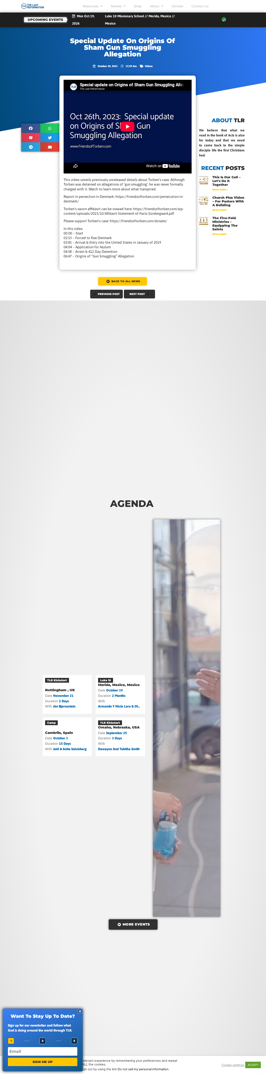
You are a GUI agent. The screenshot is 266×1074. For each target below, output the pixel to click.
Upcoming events (45, 20)
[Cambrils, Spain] (67, 736)
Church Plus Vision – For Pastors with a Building (228, 201)
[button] (30, 128)
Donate (177, 6)
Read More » (220, 189)
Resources (91, 6)
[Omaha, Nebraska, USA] (120, 736)
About (154, 6)
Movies (116, 6)
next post (137, 294)
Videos (149, 66)
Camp (51, 722)
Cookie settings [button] (233, 1065)
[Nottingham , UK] (67, 694)
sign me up (43, 1062)
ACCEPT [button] (253, 1065)
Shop (138, 6)
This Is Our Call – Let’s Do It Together (226, 181)
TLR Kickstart (57, 680)
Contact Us (199, 6)
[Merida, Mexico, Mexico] (120, 694)
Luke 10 (105, 680)
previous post (109, 294)
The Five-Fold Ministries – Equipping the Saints (225, 223)
